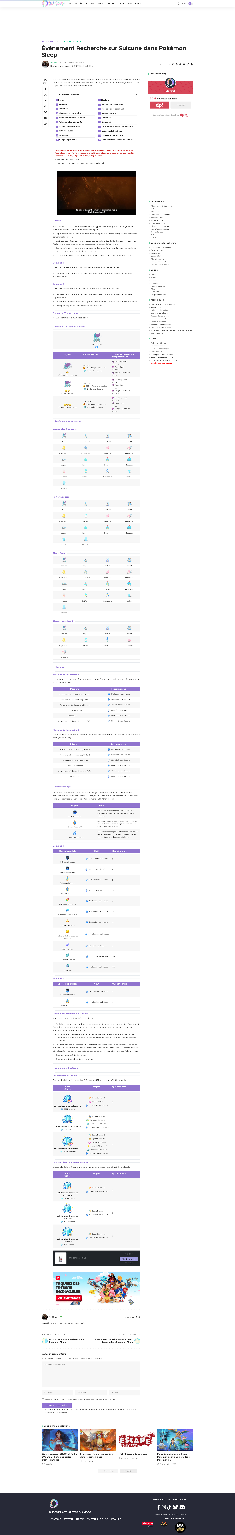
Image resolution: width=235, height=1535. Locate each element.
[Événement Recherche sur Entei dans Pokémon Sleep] (98, 1440)
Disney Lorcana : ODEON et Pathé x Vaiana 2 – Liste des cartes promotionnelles (59, 1457)
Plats (153, 289)
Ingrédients (155, 283)
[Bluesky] (175, 1507)
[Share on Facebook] (169, 64)
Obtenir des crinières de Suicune (117, 126)
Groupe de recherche (160, 316)
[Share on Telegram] (45, 100)
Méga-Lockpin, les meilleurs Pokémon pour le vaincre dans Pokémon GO (173, 1457)
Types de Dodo (157, 220)
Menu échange (109, 113)
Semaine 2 (63, 109)
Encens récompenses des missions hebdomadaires (171, 330)
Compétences (157, 232)
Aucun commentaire (73, 62)
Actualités (48, 42)
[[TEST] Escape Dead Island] (137, 1440)
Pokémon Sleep (72, 42)
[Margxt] (53, 3)
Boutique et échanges (160, 349)
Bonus (61, 100)
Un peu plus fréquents (69, 126)
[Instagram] (139, 1317)
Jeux (59, 42)
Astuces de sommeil (159, 286)
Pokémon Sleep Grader (161, 363)
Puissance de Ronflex (159, 310)
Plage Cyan (64, 135)
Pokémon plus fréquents (70, 122)
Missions (105, 100)
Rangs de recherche (159, 319)
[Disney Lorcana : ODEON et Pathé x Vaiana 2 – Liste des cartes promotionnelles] (60, 1440)
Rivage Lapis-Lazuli (158, 262)
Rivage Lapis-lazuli (67, 140)
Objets (154, 274)
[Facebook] (136, 1317)
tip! (159, 105)
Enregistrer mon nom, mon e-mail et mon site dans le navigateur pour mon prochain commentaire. (80, 1399)
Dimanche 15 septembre (70, 113)
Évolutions (155, 238)
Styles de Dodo (157, 218)
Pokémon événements (160, 215)
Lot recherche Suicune (112, 135)
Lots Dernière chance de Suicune (118, 140)
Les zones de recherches (161, 247)
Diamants (155, 292)
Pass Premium (156, 352)
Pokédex (155, 209)
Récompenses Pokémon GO (162, 357)
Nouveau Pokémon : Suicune (72, 117)
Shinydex (155, 212)
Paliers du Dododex (159, 322)
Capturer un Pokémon (160, 313)
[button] (179, 4)
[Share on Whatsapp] (180, 64)
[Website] (133, 1317)
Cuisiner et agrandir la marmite (163, 304)
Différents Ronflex (158, 223)
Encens (154, 280)
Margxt (54, 62)
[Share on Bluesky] (45, 112)
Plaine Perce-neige (159, 259)
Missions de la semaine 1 (113, 104)
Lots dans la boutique (112, 131)
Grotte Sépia (156, 256)
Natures (154, 235)
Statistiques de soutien (160, 229)
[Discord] (182, 1507)
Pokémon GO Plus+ (159, 343)
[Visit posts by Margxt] (45, 1317)
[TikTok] (169, 1507)
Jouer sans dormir (158, 346)
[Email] (184, 64)
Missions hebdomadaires (161, 327)
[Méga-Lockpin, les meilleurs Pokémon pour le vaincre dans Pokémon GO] (175, 1440)
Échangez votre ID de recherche (164, 360)
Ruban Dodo (156, 307)
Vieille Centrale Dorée (160, 265)
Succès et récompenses (161, 325)
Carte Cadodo (157, 333)
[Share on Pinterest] (176, 64)
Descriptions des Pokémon (162, 354)
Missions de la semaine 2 (112, 109)
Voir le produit (128, 1259)
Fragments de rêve (158, 295)
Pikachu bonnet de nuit (160, 226)
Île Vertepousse (66, 131)
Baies (153, 277)
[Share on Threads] (45, 106)
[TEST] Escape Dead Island (133, 1454)
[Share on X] (172, 64)
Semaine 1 (63, 104)
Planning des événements (161, 206)
